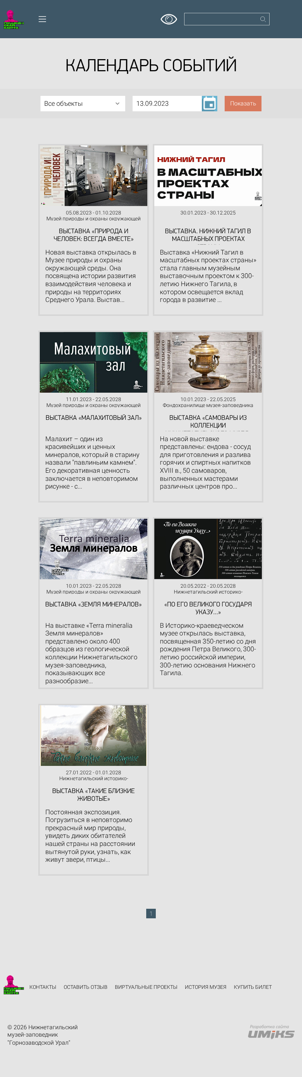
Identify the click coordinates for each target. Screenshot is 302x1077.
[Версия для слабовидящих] (168, 17)
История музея (205, 987)
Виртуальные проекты (146, 987)
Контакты (42, 987)
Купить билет (253, 987)
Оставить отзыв (86, 987)
